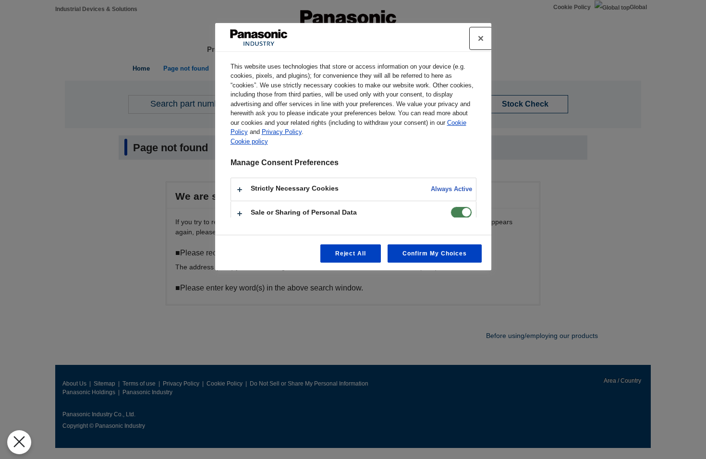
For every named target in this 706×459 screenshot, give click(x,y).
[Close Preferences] (19, 442)
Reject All (350, 253)
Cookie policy (249, 141)
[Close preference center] (480, 38)
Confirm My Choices (434, 253)
